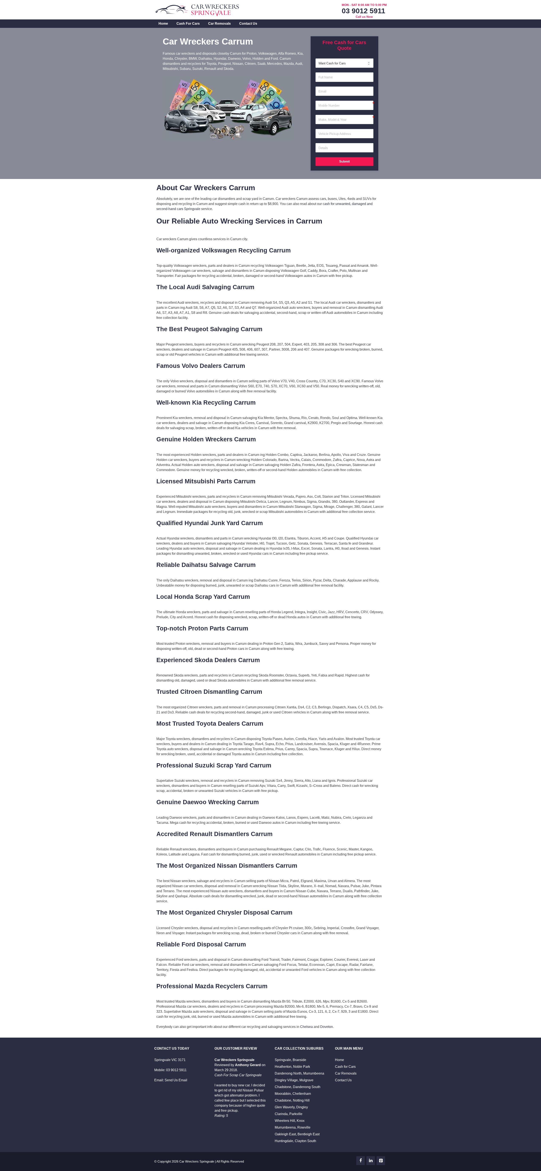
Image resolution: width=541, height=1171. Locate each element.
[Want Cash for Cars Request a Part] (344, 63)
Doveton (326, 1027)
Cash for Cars (188, 23)
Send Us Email (176, 1080)
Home (163, 23)
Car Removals (219, 23)
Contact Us (248, 23)
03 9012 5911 (363, 11)
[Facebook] (360, 1160)
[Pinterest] (381, 1160)
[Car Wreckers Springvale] (197, 9)
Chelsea (306, 1027)
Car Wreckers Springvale (196, 1161)
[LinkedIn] (370, 1160)
